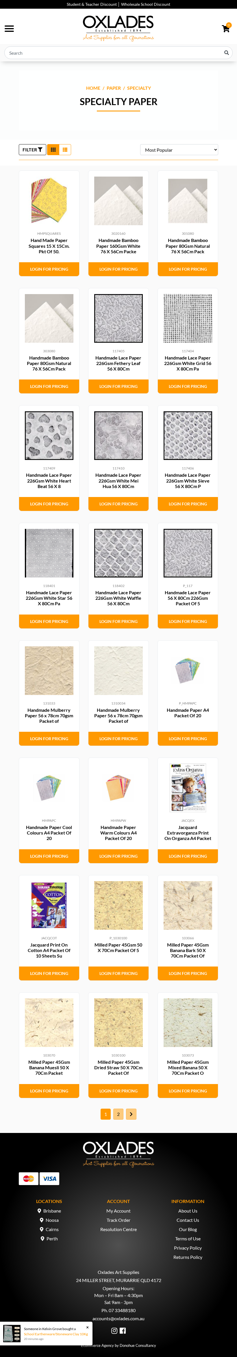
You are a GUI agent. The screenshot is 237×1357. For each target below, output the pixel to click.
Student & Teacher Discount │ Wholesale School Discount (118, 4)
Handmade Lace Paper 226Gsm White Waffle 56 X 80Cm (118, 598)
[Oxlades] (118, 29)
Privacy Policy (188, 1247)
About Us (187, 1210)
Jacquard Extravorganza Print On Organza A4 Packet (187, 832)
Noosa (52, 1220)
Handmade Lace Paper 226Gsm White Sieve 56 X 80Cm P (188, 480)
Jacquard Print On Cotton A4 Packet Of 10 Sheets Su (49, 950)
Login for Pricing (49, 269)
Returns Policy (187, 1257)
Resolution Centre (118, 1229)
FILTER (30, 149)
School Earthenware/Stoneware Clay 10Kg (56, 1334)
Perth (52, 1238)
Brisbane (52, 1210)
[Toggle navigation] (9, 28)
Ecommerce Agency (97, 1345)
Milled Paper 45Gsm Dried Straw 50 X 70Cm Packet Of (118, 1067)
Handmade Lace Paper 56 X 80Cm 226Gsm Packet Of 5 (188, 598)
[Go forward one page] (131, 1114)
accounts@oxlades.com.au (118, 1318)
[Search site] (227, 52)
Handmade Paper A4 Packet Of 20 (188, 712)
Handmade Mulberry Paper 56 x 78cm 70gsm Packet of (49, 715)
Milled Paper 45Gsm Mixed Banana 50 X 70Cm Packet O (188, 1067)
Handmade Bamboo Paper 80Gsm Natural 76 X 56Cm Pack (188, 245)
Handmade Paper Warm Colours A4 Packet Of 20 (118, 832)
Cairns (52, 1229)
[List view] (65, 149)
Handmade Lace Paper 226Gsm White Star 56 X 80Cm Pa (49, 598)
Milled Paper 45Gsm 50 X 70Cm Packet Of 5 (118, 947)
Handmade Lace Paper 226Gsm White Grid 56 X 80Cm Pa (187, 363)
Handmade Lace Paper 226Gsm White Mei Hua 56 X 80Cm (118, 480)
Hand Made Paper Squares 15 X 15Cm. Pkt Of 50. (49, 245)
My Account (118, 1210)
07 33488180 (122, 1310)
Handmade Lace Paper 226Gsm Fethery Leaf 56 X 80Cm (118, 363)
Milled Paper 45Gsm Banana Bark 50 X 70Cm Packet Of (188, 950)
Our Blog (188, 1229)
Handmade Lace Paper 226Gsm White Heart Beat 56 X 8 (49, 480)
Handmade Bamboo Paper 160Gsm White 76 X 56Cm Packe (118, 245)
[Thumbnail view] (53, 149)
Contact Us (188, 1220)
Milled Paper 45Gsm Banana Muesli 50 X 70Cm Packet (49, 1067)
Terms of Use (188, 1238)
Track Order (118, 1220)
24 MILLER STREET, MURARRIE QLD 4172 (118, 1280)
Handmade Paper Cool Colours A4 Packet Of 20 (49, 832)
